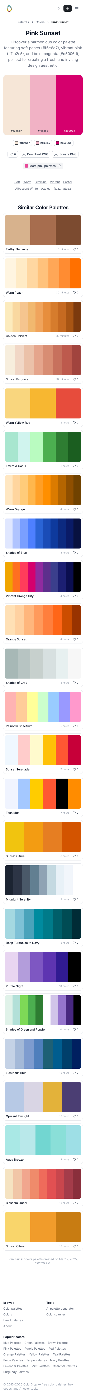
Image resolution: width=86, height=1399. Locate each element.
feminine (41, 182)
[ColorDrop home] (9, 8)
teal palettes (61, 1354)
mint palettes (40, 1366)
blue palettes (12, 1342)
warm (27, 182)
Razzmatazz (62, 188)
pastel (67, 182)
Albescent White (26, 188)
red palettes (57, 1348)
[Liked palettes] (58, 8)
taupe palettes (36, 1360)
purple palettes (34, 1348)
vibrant (55, 182)
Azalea (46, 188)
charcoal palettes (65, 1366)
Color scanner (55, 1314)
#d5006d (65, 142)
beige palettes (13, 1360)
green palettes (34, 1342)
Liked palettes (13, 1320)
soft (17, 182)
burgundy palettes (16, 1372)
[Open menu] (76, 8)
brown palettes (58, 1342)
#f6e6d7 (24, 142)
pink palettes (12, 1348)
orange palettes (14, 1354)
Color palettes (12, 1308)
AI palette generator (60, 1308)
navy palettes (59, 1360)
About (7, 1326)
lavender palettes (15, 1366)
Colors (7, 1314)
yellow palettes (39, 1354)
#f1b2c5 (45, 142)
